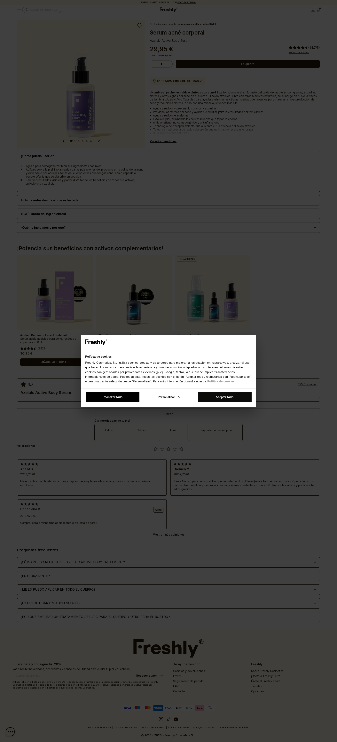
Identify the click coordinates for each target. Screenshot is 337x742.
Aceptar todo (224, 397)
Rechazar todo (112, 397)
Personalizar (166, 397)
